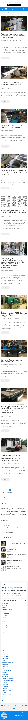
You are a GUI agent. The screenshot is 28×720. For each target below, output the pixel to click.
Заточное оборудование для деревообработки (11, 361)
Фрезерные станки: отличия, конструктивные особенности (12, 126)
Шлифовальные (5, 696)
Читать (5, 58)
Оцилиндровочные (6, 650)
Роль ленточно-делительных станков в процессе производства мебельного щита (13, 36)
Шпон (3, 698)
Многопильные (5, 642)
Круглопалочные (6, 631)
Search (23, 9)
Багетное (4, 607)
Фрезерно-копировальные (8, 680)
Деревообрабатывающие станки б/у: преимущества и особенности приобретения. (14, 172)
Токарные (4, 672)
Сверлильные (5, 664)
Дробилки (4, 615)
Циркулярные (5, 686)
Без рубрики (3, 176)
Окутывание (5, 648)
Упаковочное (5, 676)
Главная (3, 12)
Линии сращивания (6, 640)
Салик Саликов (10, 42)
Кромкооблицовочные (7, 625)
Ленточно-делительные (7, 634)
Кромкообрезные (6, 627)
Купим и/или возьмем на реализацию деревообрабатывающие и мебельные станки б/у (11, 458)
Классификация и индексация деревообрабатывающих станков (13, 211)
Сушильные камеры (6, 670)
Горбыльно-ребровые (7, 609)
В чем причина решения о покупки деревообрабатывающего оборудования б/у (14, 314)
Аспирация (4, 605)
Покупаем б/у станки (15, 4)
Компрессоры (5, 623)
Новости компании (7, 530)
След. (16, 490)
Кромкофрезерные (6, 629)
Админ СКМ (9, 131)
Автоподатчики (5, 603)
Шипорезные (5, 692)
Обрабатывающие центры (8, 644)
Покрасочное (5, 654)
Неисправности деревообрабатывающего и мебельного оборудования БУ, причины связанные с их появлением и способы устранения (12, 262)
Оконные (4, 646)
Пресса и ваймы (5, 656)
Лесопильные (5, 638)
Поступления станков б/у (9, 532)
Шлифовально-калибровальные (9, 694)
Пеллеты (4, 652)
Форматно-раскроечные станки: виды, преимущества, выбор (13, 83)
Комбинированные (6, 621)
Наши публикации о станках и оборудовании (10, 40)
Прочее (4, 700)
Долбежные (4, 611)
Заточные (4, 617)
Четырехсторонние (6, 690)
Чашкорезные (5, 688)
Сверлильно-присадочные (8, 662)
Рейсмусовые (5, 658)
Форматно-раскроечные (7, 678)
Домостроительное (6, 613)
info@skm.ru (4, 596)
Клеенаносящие (5, 619)
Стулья (3, 668)
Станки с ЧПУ (5, 666)
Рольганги (4, 660)
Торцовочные (5, 674)
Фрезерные (4, 682)
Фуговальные (5, 684)
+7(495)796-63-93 (10, 593)
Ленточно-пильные (6, 636)
